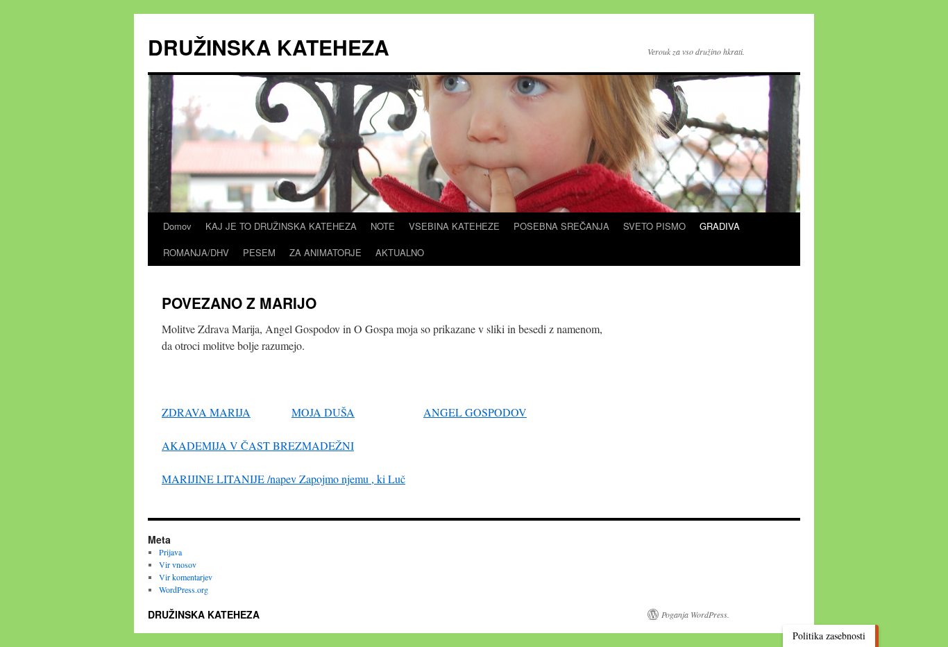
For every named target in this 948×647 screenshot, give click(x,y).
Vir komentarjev (185, 576)
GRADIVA (720, 226)
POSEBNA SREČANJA (561, 226)
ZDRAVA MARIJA (206, 412)
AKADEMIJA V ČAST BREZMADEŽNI (258, 445)
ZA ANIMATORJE (325, 252)
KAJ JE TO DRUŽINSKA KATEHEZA (281, 226)
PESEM (259, 252)
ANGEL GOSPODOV (475, 412)
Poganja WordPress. (695, 614)
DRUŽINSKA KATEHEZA (268, 47)
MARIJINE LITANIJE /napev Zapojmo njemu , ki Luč (283, 478)
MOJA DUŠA (323, 412)
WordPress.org (183, 589)
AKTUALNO (399, 252)
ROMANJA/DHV (196, 252)
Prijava (170, 551)
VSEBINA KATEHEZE (454, 226)
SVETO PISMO (654, 226)
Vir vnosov (177, 564)
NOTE (383, 226)
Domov (177, 226)
